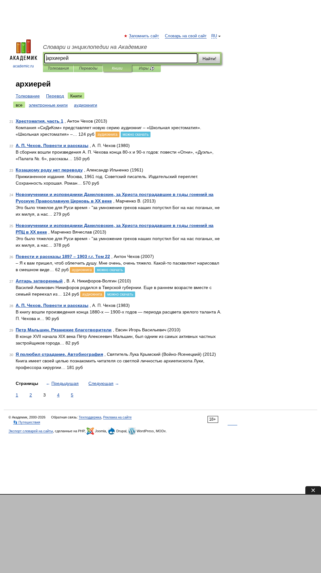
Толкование (28, 95)
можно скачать (136, 134)
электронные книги (48, 105)
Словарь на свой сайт (186, 36)
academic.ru (23, 66)
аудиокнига (107, 134)
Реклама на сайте (117, 417)
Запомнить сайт (144, 36)
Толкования (58, 68)
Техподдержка (90, 417)
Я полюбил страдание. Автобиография (59, 354)
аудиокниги (85, 105)
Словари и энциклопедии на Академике (95, 47)
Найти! (209, 58)
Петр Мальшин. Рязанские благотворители (64, 329)
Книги (117, 68)
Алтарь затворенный (39, 280)
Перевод (55, 95)
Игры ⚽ (146, 68)
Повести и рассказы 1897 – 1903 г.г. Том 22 (63, 256)
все (19, 105)
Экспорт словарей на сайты (30, 431)
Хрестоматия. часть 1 (39, 121)
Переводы (88, 68)
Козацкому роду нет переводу (49, 169)
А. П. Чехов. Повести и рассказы (52, 145)
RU (214, 36)
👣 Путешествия (26, 422)
